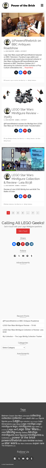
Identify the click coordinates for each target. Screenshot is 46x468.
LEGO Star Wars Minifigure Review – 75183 (19, 325)
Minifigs (32, 432)
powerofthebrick (12, 440)
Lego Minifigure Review (11, 138)
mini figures (20, 435)
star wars (11, 443)
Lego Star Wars (28, 429)
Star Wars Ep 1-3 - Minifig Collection (27, 80)
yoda (14, 446)
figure (41, 418)
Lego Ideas (16, 424)
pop (11, 438)
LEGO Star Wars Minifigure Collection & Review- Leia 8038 (23, 331)
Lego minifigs (28, 423)
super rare (38, 443)
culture (24, 418)
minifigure (8, 435)
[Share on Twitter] (16, 72)
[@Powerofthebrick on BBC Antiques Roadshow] (23, 24)
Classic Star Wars (15, 415)
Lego (16, 420)
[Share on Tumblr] (29, 72)
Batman (5, 415)
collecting (35, 415)
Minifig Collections (9, 204)
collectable (26, 416)
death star (30, 418)
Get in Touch (23, 231)
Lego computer (34, 421)
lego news (35, 426)
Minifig (11, 432)
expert (36, 418)
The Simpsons (7, 445)
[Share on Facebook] (20, 72)
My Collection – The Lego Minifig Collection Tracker (22, 336)
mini (4, 432)
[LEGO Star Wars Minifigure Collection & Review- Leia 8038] (23, 159)
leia (40, 429)
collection (7, 418)
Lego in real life (14, 80)
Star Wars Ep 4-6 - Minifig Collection (23, 204)
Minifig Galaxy (22, 432)
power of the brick (23, 437)
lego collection (25, 421)
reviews (39, 440)
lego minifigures (22, 426)
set (3, 443)
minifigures (34, 435)
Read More (29, 67)
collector (17, 418)
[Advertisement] (23, 288)
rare (24, 440)
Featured (7, 80)
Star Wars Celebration (25, 443)
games (10, 421)
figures (4, 421)
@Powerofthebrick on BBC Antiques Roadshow (21, 321)
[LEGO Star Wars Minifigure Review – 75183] (23, 96)
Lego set (12, 429)
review (30, 440)
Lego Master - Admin (12, 51)
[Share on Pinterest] (25, 72)
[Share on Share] (31, 244)
